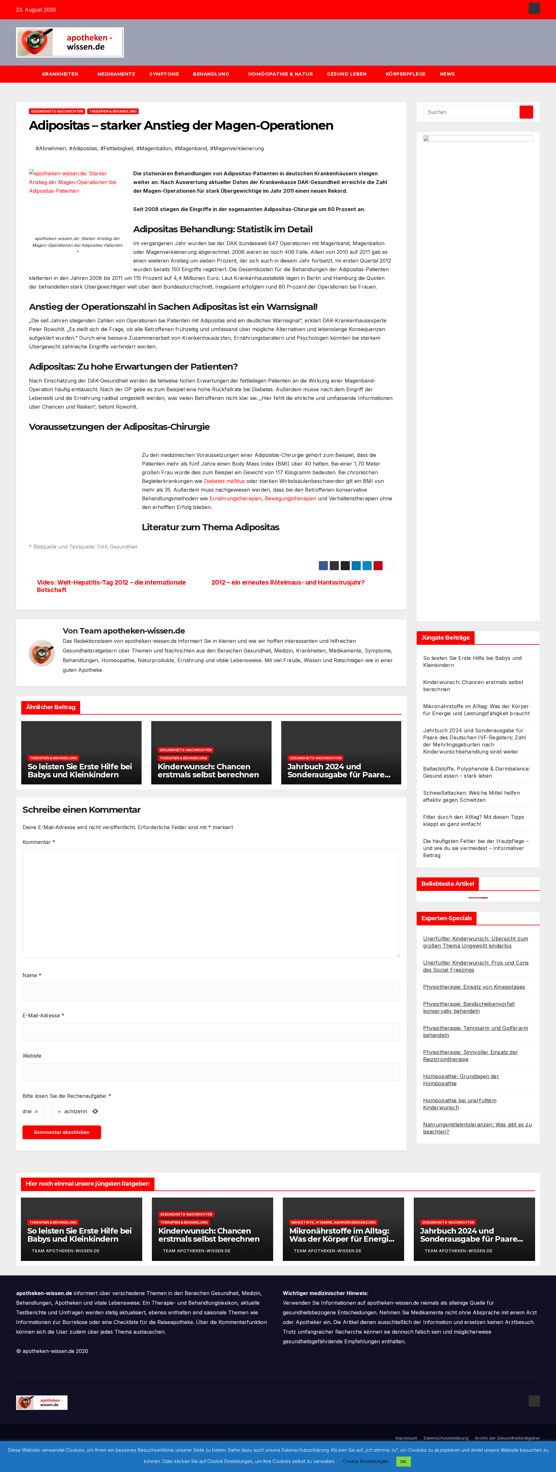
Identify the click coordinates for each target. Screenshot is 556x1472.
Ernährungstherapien (235, 498)
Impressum (406, 1437)
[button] (538, 74)
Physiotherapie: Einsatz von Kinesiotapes (474, 987)
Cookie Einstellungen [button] (365, 1461)
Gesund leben (347, 74)
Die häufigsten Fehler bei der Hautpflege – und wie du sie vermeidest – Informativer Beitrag (476, 848)
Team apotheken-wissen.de (132, 630)
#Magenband (191, 148)
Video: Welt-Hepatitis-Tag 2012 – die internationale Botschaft (111, 586)
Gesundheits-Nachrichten (57, 111)
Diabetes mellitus (224, 481)
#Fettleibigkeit (116, 148)
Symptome (164, 74)
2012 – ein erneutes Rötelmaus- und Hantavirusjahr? (288, 582)
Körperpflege (406, 74)
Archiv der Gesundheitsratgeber (507, 1437)
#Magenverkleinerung (237, 148)
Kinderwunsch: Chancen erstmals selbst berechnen (208, 770)
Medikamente (116, 74)
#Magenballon (153, 148)
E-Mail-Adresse (43, 1015)
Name (32, 975)
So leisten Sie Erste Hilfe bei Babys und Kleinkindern (80, 770)
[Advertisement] (83, 487)
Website (32, 1055)
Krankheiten (61, 74)
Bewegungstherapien (290, 498)
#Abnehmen (51, 148)
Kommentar (39, 842)
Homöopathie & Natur (280, 74)
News (448, 74)
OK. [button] (403, 1461)
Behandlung (212, 74)
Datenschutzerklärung (446, 1437)
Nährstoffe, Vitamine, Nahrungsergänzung (333, 1222)
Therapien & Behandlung (113, 111)
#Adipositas (83, 148)
